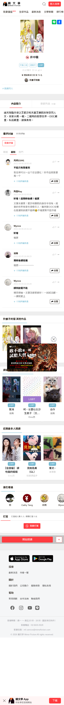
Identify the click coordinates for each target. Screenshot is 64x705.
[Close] (53, 339)
